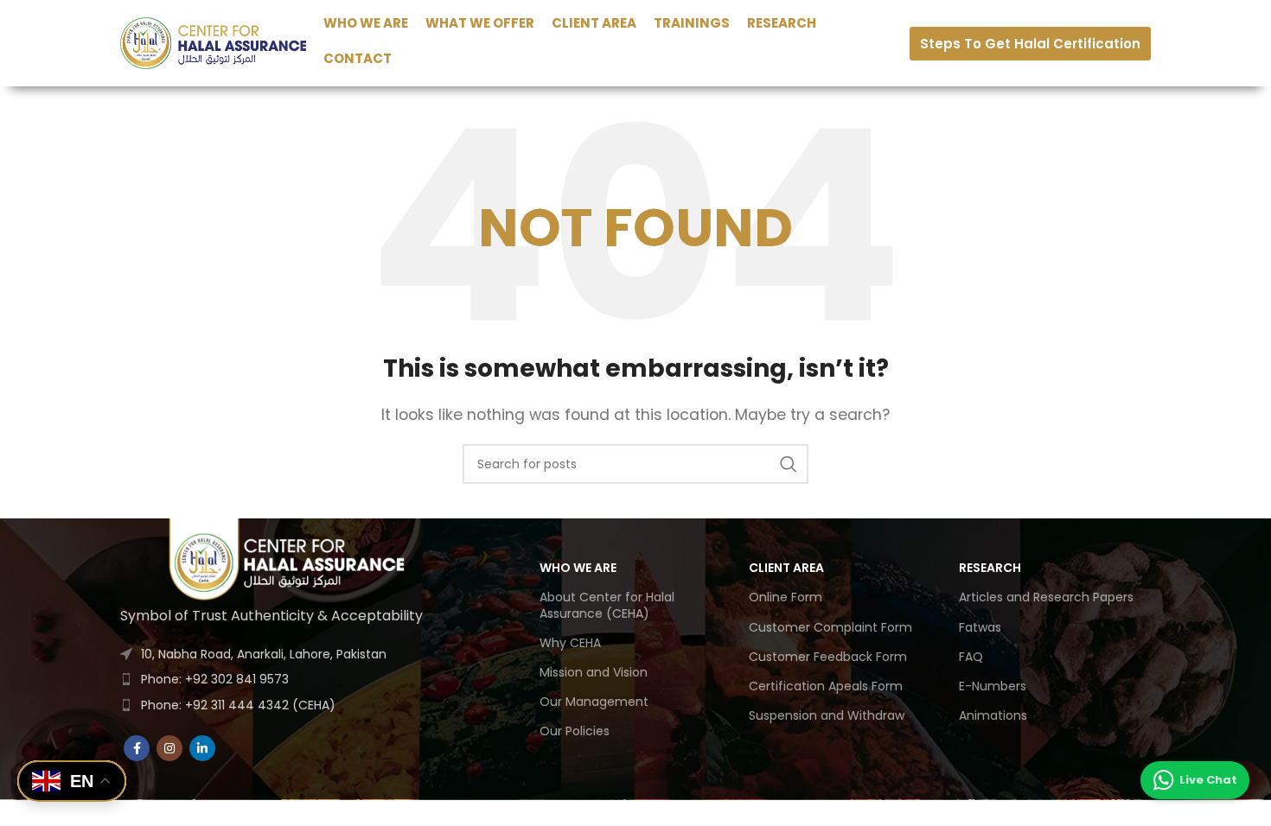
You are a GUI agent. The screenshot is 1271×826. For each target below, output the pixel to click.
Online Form (785, 597)
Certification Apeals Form (826, 686)
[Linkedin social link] (202, 748)
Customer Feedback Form (828, 656)
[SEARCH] (788, 464)
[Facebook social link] (137, 748)
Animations (993, 715)
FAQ (971, 656)
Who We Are (578, 567)
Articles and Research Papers (1046, 597)
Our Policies (575, 731)
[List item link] (289, 679)
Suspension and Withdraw (826, 715)
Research (990, 567)
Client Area (786, 567)
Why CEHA (570, 642)
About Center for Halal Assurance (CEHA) (607, 604)
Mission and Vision (594, 672)
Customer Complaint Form (830, 627)
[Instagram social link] (169, 748)
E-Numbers (992, 686)
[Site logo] (213, 42)
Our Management (594, 701)
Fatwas (980, 627)
